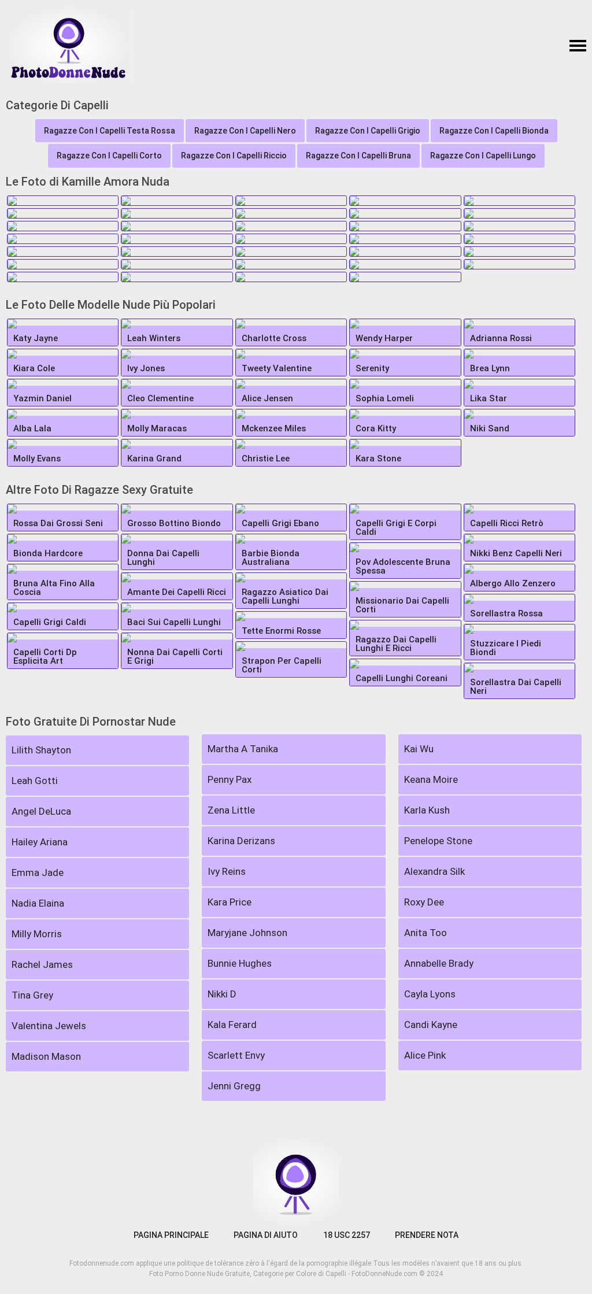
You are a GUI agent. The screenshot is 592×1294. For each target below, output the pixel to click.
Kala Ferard (232, 1024)
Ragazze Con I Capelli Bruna (358, 155)
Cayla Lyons (430, 994)
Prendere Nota (426, 1235)
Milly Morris (37, 934)
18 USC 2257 (346, 1235)
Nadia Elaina (38, 903)
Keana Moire (431, 779)
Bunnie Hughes (240, 963)
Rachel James (42, 964)
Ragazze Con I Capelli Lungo (483, 155)
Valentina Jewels (49, 1025)
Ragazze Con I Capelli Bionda (494, 130)
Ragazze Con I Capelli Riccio (234, 155)
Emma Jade (38, 872)
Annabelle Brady (438, 963)
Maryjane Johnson (247, 932)
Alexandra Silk (434, 871)
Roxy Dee (424, 902)
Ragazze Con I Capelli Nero (245, 130)
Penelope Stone (438, 840)
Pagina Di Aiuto (266, 1235)
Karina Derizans (241, 840)
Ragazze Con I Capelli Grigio (367, 130)
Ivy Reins (227, 871)
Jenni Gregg (234, 1086)
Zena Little (231, 810)
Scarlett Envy (236, 1055)
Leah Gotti (35, 780)
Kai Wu (419, 749)
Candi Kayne (430, 1024)
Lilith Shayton (41, 750)
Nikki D (222, 994)
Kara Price (229, 902)
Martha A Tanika (243, 749)
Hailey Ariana (40, 842)
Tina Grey (32, 995)
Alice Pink (425, 1055)
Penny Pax (229, 779)
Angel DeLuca (41, 811)
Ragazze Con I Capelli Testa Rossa (109, 130)
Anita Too (425, 932)
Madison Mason (46, 1056)
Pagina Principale (171, 1235)
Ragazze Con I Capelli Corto (109, 155)
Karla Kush (427, 810)
